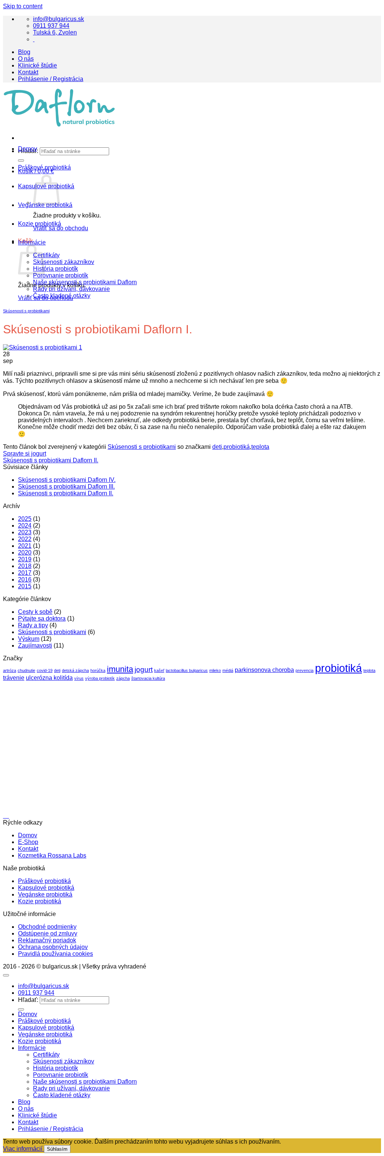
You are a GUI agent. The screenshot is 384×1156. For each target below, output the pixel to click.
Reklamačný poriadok (47, 940)
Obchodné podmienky (47, 927)
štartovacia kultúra (148, 678)
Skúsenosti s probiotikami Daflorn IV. (67, 480)
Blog (24, 52)
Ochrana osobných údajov (53, 947)
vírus (79, 678)
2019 (25, 559)
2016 (25, 579)
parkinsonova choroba (264, 670)
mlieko (215, 670)
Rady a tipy (33, 625)
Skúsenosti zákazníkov (63, 262)
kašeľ (159, 670)
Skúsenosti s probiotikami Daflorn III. (66, 486)
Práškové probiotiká (44, 167)
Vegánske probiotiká (45, 205)
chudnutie (26, 670)
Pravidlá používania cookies (55, 954)
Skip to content (22, 6)
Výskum (28, 639)
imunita (120, 669)
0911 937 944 (51, 25)
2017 (25, 573)
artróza (9, 670)
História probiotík (55, 268)
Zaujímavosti (35, 645)
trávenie (13, 678)
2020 (25, 552)
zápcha (123, 678)
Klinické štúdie (37, 65)
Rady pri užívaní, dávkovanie (71, 289)
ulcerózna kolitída (49, 678)
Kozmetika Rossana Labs (52, 855)
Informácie (32, 242)
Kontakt (28, 72)
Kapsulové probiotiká (46, 888)
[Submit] (21, 1009)
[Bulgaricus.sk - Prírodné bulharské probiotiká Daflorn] (59, 125)
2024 (25, 525)
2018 (25, 566)
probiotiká (237, 447)
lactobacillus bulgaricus (187, 670)
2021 (25, 546)
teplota (260, 447)
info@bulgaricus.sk (58, 19)
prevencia (305, 670)
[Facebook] (33, 39)
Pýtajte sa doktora (42, 618)
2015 (25, 586)
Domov (27, 835)
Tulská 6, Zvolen (55, 32)
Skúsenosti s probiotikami (26, 311)
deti (217, 447)
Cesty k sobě (35, 612)
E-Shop (28, 842)
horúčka (97, 670)
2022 (25, 539)
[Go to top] (6, 975)
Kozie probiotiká (39, 223)
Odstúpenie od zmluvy (47, 933)
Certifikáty (46, 255)
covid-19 (44, 670)
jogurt (144, 669)
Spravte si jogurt (24, 453)
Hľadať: (28, 1000)
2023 (25, 532)
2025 (25, 519)
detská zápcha (75, 670)
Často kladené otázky (61, 295)
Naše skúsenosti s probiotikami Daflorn (85, 282)
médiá (227, 670)
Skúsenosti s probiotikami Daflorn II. (50, 460)
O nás (26, 58)
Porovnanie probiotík (60, 275)
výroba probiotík (100, 678)
